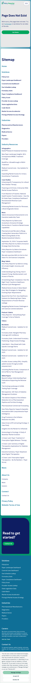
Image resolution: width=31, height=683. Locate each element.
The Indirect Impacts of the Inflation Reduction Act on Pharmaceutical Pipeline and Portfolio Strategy (14, 400)
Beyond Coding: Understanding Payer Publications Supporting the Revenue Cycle (14, 380)
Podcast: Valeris (7, 312)
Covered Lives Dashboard (10, 84)
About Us (5, 475)
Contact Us (5, 495)
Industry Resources (10, 144)
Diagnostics (6, 128)
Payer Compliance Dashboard (12, 94)
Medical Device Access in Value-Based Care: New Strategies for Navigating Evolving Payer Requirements (14, 290)
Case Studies (6, 180)
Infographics (6, 148)
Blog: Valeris (6, 261)
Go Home (15, 32)
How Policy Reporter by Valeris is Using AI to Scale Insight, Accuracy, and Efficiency (14, 266)
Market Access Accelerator (11, 111)
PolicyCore (5, 77)
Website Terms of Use (11, 505)
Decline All (16, 679)
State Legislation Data (9, 104)
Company (5, 479)
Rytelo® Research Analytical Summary (14, 151)
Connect (5, 491)
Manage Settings (16, 672)
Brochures (5, 325)
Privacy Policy (7, 501)
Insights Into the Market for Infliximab (14, 429)
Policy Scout (6, 97)
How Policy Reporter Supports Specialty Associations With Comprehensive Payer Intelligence (15, 411)
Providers (5, 139)
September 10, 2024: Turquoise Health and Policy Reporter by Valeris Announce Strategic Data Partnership (15, 243)
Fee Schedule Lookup (9, 87)
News (3, 212)
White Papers (6, 376)
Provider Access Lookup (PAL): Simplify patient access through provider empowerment (14, 364)
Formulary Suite (7, 91)
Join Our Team (6, 639)
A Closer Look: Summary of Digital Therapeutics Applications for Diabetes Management (15, 446)
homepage (7, 24)
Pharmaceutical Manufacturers (12, 125)
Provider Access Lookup (10, 101)
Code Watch (6, 108)
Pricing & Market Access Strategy (13, 115)
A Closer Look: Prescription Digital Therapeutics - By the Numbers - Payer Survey (14, 460)
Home (4, 66)
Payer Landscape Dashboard (11, 80)
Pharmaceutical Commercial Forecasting (15, 406)
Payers (4, 135)
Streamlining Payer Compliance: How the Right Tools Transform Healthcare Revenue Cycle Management (15, 282)
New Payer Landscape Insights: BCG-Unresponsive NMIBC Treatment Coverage (14, 156)
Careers (4, 486)
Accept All (16, 676)
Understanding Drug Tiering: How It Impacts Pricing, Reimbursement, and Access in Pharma (14, 274)
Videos (4, 321)
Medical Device (7, 132)
